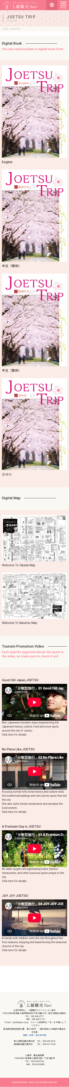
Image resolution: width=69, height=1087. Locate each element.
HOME (5, 29)
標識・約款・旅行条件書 (34, 1035)
